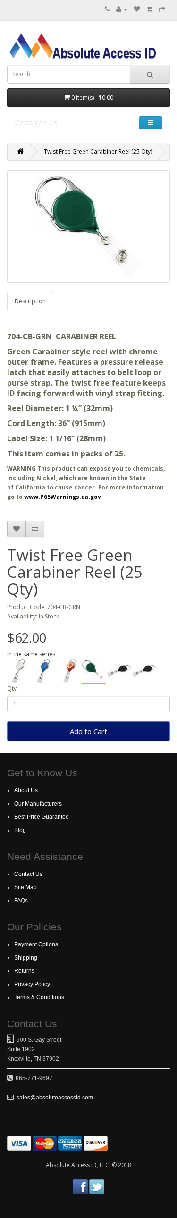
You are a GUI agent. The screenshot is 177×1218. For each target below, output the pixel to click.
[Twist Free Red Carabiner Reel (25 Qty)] (69, 671)
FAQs (21, 900)
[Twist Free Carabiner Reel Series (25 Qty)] (119, 671)
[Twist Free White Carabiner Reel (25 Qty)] (19, 671)
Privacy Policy (32, 984)
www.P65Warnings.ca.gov (62, 497)
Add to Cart (88, 731)
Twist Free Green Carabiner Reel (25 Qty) (98, 151)
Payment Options (36, 944)
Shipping (25, 957)
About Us (26, 790)
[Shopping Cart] (149, 9)
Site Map (25, 887)
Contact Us (28, 874)
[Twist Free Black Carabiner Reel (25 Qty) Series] (144, 671)
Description (30, 301)
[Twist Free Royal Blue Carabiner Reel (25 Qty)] (44, 671)
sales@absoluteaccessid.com (55, 1097)
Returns (24, 971)
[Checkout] (162, 9)
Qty (12, 689)
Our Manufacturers (38, 803)
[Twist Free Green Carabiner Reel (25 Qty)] (94, 671)
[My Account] (121, 9)
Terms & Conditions (39, 997)
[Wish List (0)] (137, 9)
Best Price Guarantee (41, 817)
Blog (20, 830)
